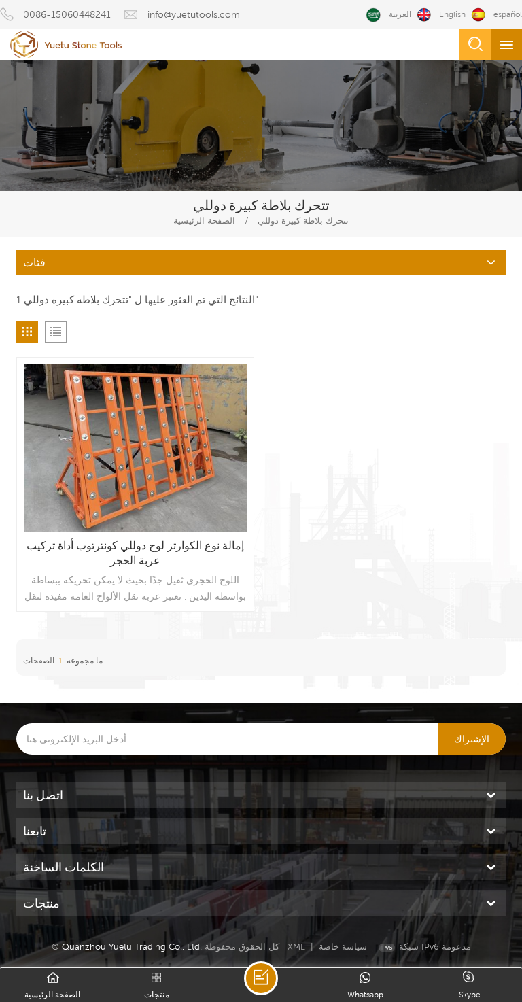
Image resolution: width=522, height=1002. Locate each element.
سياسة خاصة (343, 946)
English (452, 14)
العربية (400, 14)
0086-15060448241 (67, 14)
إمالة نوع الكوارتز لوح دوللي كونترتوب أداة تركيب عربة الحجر (135, 553)
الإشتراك (471, 739)
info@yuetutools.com (193, 14)
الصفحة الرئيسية (204, 220)
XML (296, 946)
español (507, 14)
